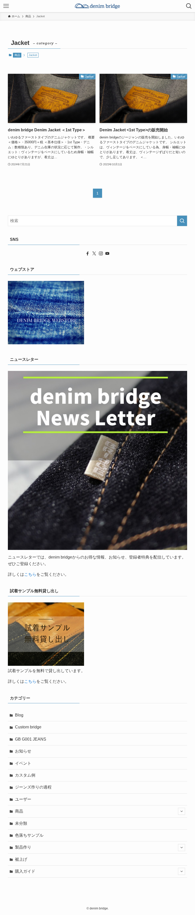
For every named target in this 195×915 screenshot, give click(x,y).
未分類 (21, 823)
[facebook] (87, 253)
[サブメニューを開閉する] (181, 811)
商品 (17, 55)
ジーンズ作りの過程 (33, 787)
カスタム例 (25, 775)
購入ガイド (25, 871)
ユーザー (23, 799)
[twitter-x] (94, 253)
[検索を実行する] (182, 221)
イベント (23, 763)
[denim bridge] (97, 6)
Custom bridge (28, 727)
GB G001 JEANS (30, 739)
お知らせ (23, 751)
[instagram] (100, 253)
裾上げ (21, 859)
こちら (30, 574)
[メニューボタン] (6, 6)
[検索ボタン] (189, 6)
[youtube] (107, 253)
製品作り (23, 847)
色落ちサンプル (29, 835)
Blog (19, 715)
